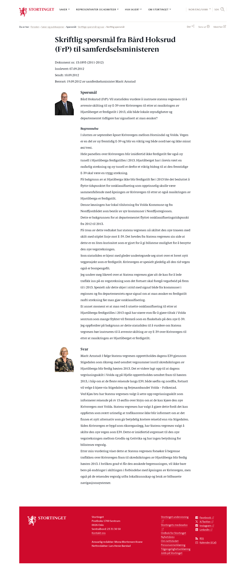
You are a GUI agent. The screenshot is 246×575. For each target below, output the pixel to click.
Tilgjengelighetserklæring (175, 549)
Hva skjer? (132, 9)
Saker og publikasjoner (52, 27)
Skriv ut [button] (202, 26)
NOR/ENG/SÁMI (198, 9)
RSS (202, 538)
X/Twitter (205, 521)
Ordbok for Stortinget (173, 533)
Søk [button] (216, 9)
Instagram (205, 525)
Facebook (205, 517)
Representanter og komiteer (96, 9)
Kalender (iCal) (208, 542)
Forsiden (35, 27)
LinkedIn (205, 529)
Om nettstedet (170, 541)
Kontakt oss (99, 533)
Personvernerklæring (173, 545)
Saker (63, 9)
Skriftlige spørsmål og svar (91, 27)
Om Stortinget (158, 9)
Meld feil (218, 26)
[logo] (36, 12)
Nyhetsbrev (168, 537)
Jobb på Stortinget (171, 553)
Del (189, 26)
